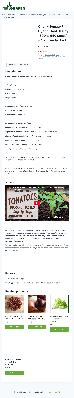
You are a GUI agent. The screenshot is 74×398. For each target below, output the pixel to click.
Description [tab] (12, 65)
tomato (64, 56)
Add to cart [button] (14, 327)
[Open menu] (70, 5)
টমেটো (41, 58)
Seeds (57, 55)
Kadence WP (55, 392)
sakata (59, 56)
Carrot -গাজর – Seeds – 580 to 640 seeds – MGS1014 (14, 362)
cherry (48, 56)
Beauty (44, 56)
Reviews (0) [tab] (24, 65)
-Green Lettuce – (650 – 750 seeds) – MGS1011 (59, 319)
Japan (52, 56)
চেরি (39, 58)
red (56, 56)
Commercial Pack (50, 55)
